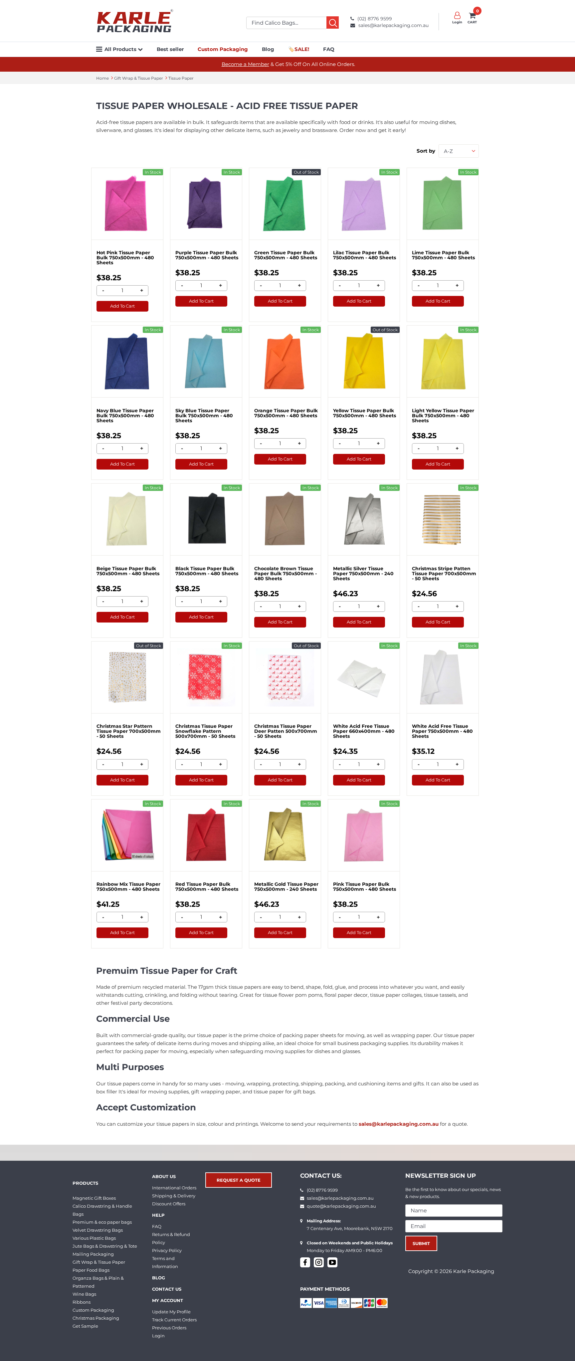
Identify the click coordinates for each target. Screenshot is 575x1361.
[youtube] (332, 1262)
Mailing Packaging (93, 1254)
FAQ (328, 49)
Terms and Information (165, 1262)
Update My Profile (171, 1311)
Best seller (170, 49)
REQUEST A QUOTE (239, 1180)
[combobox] (459, 151)
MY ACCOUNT (167, 1300)
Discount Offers (168, 1203)
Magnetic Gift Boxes (94, 1198)
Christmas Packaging (96, 1318)
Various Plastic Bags (94, 1238)
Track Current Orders (174, 1319)
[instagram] (319, 1262)
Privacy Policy (167, 1250)
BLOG (158, 1277)
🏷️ (298, 49)
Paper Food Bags (91, 1270)
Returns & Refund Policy (171, 1238)
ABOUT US (164, 1176)
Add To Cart (122, 306)
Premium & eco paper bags (102, 1222)
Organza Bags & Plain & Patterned (98, 1282)
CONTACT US (166, 1289)
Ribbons (82, 1302)
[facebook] (305, 1262)
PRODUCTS (85, 1183)
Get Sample (85, 1326)
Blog (268, 49)
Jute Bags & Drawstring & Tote (105, 1246)
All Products (121, 49)
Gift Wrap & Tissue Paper (99, 1262)
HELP (158, 1215)
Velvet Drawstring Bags (98, 1230)
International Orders (174, 1187)
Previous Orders (169, 1327)
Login (158, 1335)
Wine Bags (84, 1294)
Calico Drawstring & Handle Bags (102, 1210)
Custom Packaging (93, 1310)
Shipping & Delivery (173, 1195)
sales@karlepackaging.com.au (393, 25)
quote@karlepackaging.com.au (341, 1206)
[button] (140, 49)
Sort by (426, 151)
